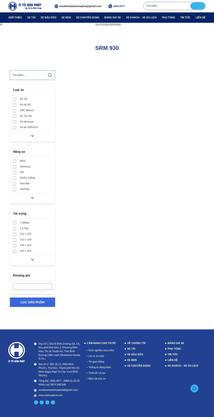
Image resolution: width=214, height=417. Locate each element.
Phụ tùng (168, 17)
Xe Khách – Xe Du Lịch (141, 17)
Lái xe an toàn (96, 356)
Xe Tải (31, 17)
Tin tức (185, 17)
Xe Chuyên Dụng (87, 17)
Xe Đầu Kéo (48, 17)
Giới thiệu (15, 17)
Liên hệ (201, 17)
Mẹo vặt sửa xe (97, 378)
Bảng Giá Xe (112, 17)
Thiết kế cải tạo (97, 373)
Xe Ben (66, 17)
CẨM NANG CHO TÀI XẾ (101, 343)
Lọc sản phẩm (32, 302)
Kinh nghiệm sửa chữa (101, 350)
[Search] (197, 6)
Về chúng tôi (136, 343)
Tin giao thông (96, 361)
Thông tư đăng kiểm (100, 367)
